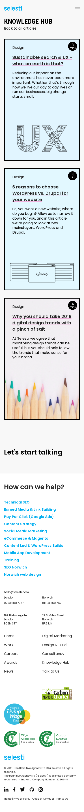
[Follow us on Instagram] (41, 790)
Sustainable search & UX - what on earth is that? (42, 60)
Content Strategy (20, 524)
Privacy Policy (21, 798)
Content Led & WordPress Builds (33, 545)
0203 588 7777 (14, 603)
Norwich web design (22, 574)
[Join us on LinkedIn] (6, 790)
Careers (11, 653)
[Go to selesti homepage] (12, 8)
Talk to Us (50, 671)
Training (11, 560)
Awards (10, 662)
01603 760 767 (51, 603)
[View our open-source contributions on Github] (32, 790)
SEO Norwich (15, 567)
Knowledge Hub (55, 662)
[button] (77, 8)
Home (9, 635)
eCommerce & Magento (26, 538)
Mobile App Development (27, 552)
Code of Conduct (43, 798)
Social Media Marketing (25, 531)
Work (8, 644)
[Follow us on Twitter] (22, 790)
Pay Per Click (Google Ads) (29, 516)
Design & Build (54, 644)
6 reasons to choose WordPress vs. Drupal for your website (40, 193)
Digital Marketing (57, 635)
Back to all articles (20, 28)
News (8, 671)
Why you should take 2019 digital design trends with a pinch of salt (41, 322)
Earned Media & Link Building (30, 509)
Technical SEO (17, 502)
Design (18, 47)
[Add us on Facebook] (14, 790)
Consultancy (53, 653)
